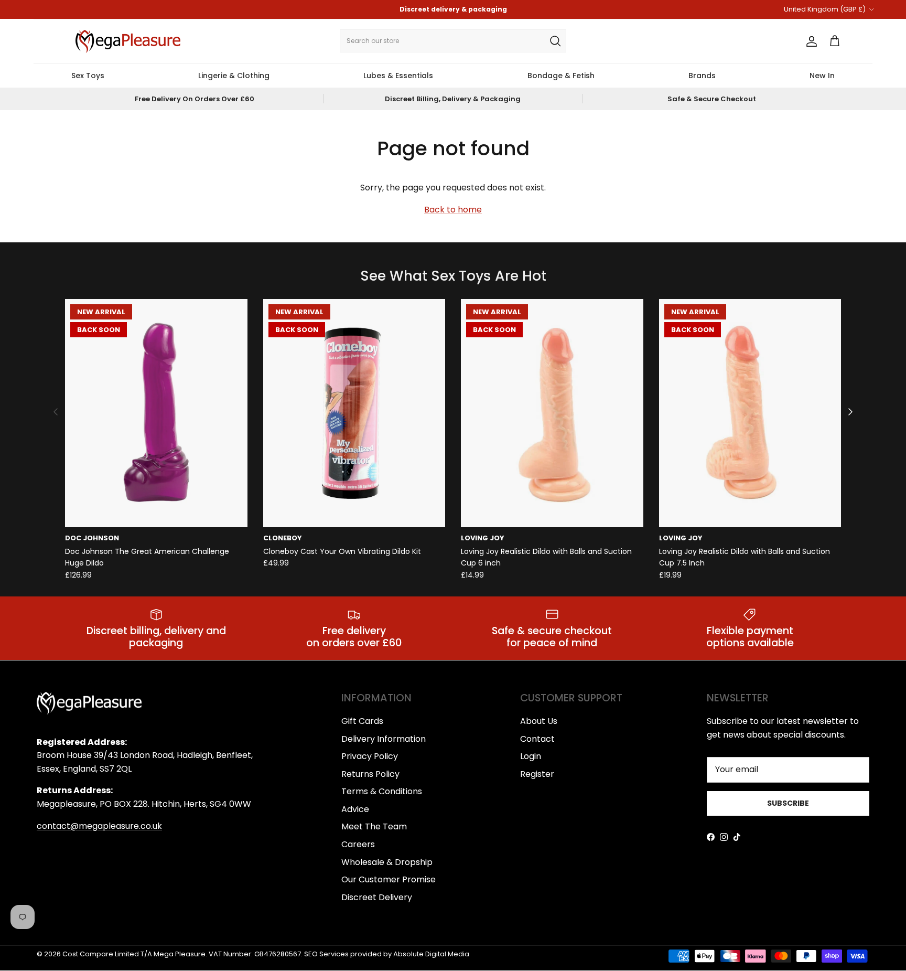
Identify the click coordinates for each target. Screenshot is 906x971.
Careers (358, 844)
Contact (537, 739)
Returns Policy (370, 774)
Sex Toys (87, 75)
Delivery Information (383, 739)
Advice (355, 809)
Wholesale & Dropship (387, 862)
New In (822, 75)
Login (530, 756)
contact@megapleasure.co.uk (99, 826)
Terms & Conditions (381, 791)
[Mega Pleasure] (128, 41)
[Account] (809, 41)
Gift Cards (362, 721)
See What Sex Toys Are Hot (453, 276)
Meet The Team (374, 826)
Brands (702, 75)
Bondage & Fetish (561, 75)
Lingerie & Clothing (233, 75)
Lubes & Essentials (398, 75)
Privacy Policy (369, 756)
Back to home (453, 210)
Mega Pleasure (180, 954)
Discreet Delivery (376, 897)
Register (537, 774)
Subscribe (788, 803)
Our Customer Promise (388, 879)
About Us (538, 721)
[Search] (555, 41)
